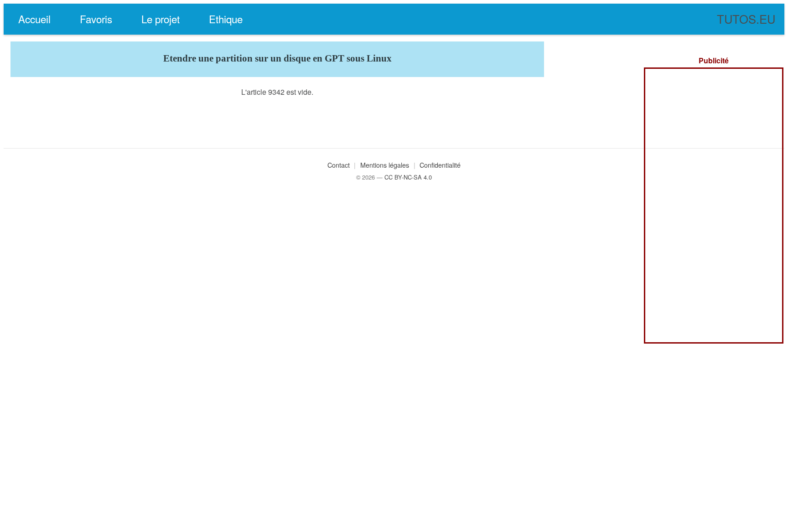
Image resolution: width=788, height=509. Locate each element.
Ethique (226, 18)
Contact (338, 165)
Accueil (34, 18)
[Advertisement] (713, 205)
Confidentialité (440, 165)
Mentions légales (384, 165)
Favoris (96, 18)
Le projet (160, 18)
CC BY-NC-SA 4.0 (408, 177)
